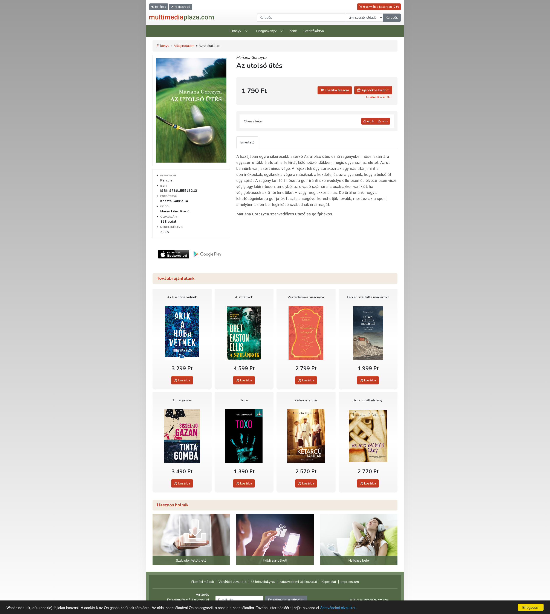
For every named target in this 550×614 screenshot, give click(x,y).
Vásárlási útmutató (232, 581)
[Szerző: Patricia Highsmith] (306, 436)
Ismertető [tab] (247, 142)
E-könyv (235, 31)
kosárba (183, 380)
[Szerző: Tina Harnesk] (182, 333)
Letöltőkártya (313, 31)
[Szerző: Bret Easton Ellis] (244, 333)
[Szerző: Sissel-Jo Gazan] (182, 436)
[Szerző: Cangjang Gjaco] (368, 333)
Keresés (391, 17)
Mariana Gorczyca (251, 57)
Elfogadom (530, 607)
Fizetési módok (202, 581)
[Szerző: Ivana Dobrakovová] (244, 436)
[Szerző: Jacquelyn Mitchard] (368, 436)
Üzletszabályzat (263, 581)
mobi (384, 121)
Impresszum (350, 581)
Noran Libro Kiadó (174, 211)
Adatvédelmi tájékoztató (298, 581)
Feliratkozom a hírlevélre (286, 599)
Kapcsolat (328, 581)
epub (370, 121)
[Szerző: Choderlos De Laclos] (306, 333)
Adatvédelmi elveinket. (338, 607)
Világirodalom (184, 45)
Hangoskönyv (266, 31)
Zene (293, 31)
